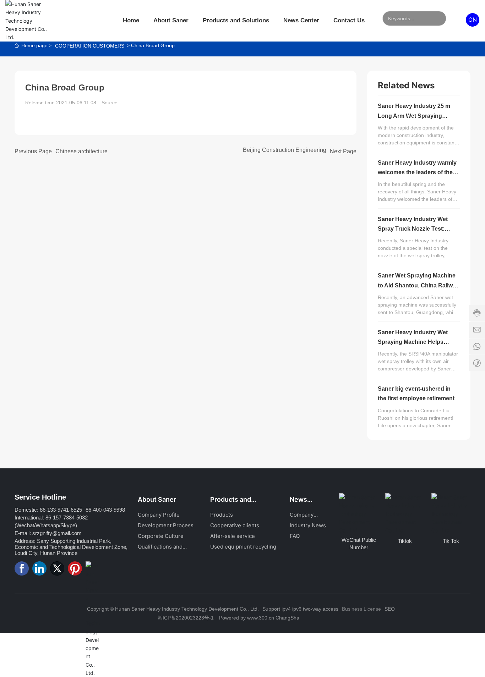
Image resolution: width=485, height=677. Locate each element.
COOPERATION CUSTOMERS (89, 46)
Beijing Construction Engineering (284, 150)
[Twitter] (57, 568)
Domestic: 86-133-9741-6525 (48, 510)
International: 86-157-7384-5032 (51, 517)
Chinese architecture (81, 151)
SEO (390, 609)
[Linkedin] (39, 568)
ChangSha (287, 618)
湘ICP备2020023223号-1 (186, 618)
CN (472, 19)
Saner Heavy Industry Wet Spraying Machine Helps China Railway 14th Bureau (414, 341)
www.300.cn (260, 618)
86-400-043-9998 (105, 510)
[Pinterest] (75, 568)
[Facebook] (22, 568)
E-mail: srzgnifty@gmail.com (48, 533)
